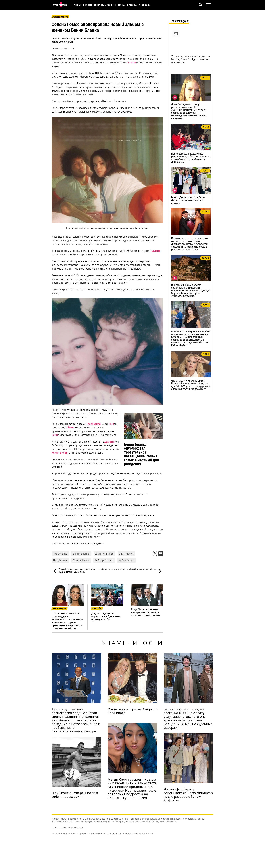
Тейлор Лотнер (104, 560)
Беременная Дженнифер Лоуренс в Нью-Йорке (135, 570)
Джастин (109, 441)
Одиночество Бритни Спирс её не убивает (132, 711)
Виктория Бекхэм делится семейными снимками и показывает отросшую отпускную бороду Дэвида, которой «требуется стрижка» (190, 290)
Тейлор (69, 427)
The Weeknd (93, 424)
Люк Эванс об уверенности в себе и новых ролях (75, 795)
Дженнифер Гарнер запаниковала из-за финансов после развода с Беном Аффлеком (188, 794)
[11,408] (191, 234)
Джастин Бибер (104, 553)
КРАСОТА (132, 5)
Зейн (55, 435)
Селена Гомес (81, 560)
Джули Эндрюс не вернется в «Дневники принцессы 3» (106, 616)
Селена (155, 250)
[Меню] (208, 5)
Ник (111, 424)
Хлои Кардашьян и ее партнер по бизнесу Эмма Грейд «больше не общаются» (190, 59)
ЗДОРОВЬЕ (145, 5)
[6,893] (191, 327)
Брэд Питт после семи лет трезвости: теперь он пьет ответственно (145, 612)
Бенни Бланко (81, 553)
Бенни (132, 62)
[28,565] (191, 280)
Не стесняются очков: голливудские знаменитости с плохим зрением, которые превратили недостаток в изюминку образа (67, 620)
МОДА (121, 5)
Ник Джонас (60, 560)
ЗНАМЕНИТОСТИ (83, 5)
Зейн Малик (126, 553)
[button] (202, 5)
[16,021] (191, 100)
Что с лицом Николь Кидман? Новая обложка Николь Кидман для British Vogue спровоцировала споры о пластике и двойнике (190, 385)
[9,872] (191, 149)
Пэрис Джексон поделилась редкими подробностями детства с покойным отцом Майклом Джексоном (190, 158)
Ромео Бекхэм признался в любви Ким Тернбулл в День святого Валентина (80, 570)
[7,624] (191, 376)
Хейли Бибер (60, 452)
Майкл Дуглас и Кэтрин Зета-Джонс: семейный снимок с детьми (187, 200)
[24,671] (191, 193)
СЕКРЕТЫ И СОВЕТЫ (105, 5)
